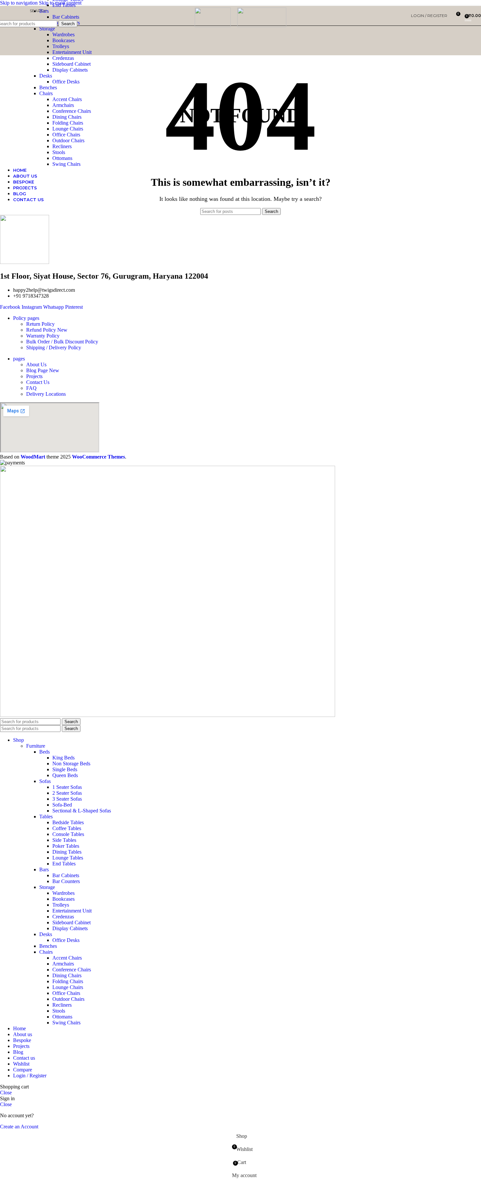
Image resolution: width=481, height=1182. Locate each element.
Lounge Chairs (67, 128)
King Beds (63, 757)
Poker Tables (65, 846)
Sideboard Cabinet (71, 64)
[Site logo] (213, 25)
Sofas (45, 781)
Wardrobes (63, 34)
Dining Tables (66, 852)
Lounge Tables (67, 857)
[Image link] (167, 715)
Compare (22, 1069)
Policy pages (26, 318)
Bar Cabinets (65, 875)
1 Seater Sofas (67, 787)
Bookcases (63, 40)
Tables (46, 816)
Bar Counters (66, 881)
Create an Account (19, 1126)
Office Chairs (66, 134)
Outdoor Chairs (68, 140)
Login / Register (29, 1075)
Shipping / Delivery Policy (53, 347)
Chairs (46, 93)
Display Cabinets (70, 70)
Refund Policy (46, 330)
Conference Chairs (71, 111)
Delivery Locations (46, 394)
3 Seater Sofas (67, 799)
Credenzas (63, 58)
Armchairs (63, 105)
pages (19, 358)
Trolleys (60, 46)
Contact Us (37, 382)
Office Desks (66, 81)
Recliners (62, 146)
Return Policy (40, 324)
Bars (44, 869)
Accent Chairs (67, 99)
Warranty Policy (43, 336)
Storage (47, 28)
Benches (48, 87)
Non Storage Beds (71, 763)
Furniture (35, 746)
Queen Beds (65, 775)
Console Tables (68, 834)
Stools (58, 152)
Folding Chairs (67, 123)
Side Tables (64, 840)
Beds (44, 752)
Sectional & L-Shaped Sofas (81, 810)
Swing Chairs (66, 164)
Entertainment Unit (72, 52)
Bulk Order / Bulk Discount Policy (62, 341)
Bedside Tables (68, 822)
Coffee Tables (66, 828)
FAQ (31, 388)
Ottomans (62, 158)
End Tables (64, 863)
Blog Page (42, 370)
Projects (34, 376)
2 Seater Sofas (67, 793)
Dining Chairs (66, 117)
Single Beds (64, 769)
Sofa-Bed (62, 805)
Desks (45, 75)
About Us (36, 364)
